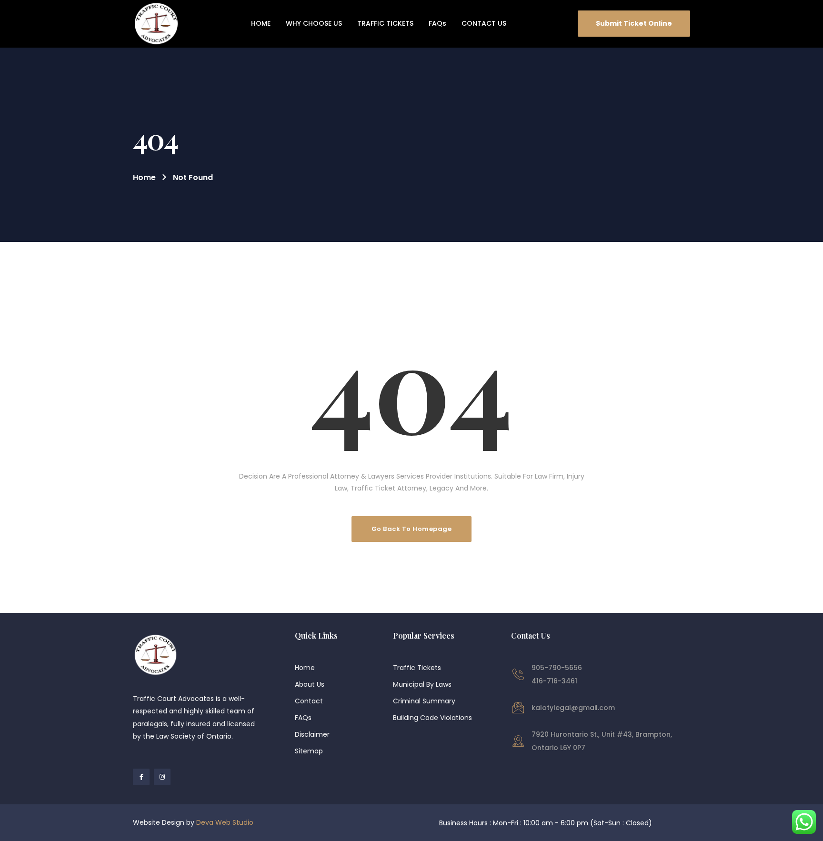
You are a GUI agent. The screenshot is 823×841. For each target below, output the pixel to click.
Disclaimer (312, 734)
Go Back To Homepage (411, 528)
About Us (309, 684)
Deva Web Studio (224, 822)
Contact (309, 701)
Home (144, 177)
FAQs (303, 717)
